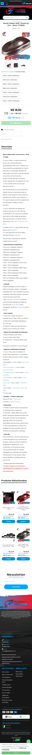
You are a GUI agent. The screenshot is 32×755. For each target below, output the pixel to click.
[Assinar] (16, 586)
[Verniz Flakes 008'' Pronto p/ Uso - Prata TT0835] (23, 543)
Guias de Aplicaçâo (7, 687)
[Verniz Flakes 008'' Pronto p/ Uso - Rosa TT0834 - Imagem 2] (16, 65)
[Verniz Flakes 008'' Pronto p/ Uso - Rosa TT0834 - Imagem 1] (9, 65)
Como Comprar (6, 692)
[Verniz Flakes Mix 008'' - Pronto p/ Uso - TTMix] (8, 543)
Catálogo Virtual (6, 684)
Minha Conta (19, 671)
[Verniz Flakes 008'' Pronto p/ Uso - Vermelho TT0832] (23, 506)
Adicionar (17, 123)
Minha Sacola (19, 676)
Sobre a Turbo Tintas (7, 674)
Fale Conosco (5, 672)
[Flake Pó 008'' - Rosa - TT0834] (8, 506)
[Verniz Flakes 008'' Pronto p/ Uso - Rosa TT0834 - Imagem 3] (23, 65)
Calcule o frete (9, 130)
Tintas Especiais (6, 677)
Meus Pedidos (19, 674)
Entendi (16, 753)
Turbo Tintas (16, 21)
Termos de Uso (6, 690)
